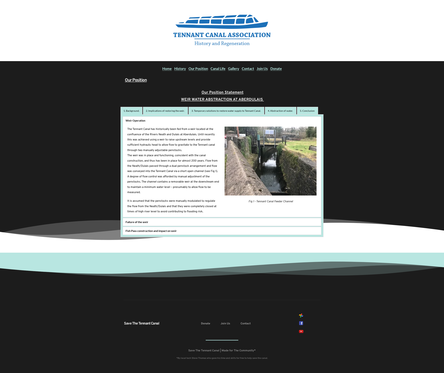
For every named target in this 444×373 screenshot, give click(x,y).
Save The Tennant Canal (141, 323)
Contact (248, 68)
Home (167, 68)
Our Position (198, 68)
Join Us (262, 68)
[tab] (131, 111)
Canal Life (218, 68)
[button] (222, 120)
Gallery (233, 68)
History (180, 68)
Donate (276, 68)
